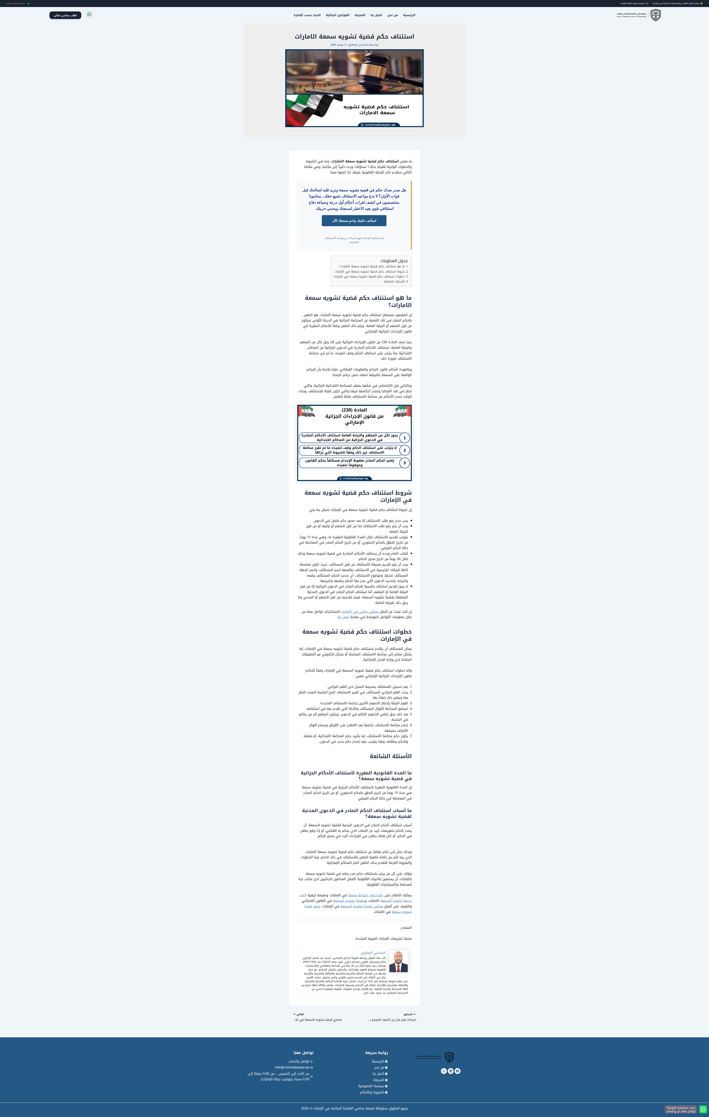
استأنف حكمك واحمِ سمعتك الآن (354, 220)
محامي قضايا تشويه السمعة (362, 906)
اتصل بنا (376, 15)
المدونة (360, 15)
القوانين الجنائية (338, 15)
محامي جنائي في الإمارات (360, 612)
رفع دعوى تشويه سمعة (365, 895)
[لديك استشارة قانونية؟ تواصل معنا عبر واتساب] (703, 1109)
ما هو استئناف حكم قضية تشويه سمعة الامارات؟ (372, 266)
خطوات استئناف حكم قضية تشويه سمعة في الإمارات (369, 276)
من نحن (392, 15)
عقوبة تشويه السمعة (349, 901)
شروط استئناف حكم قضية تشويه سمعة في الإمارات (370, 271)
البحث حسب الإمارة (307, 15)
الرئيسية (409, 15)
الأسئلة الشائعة (394, 281)
